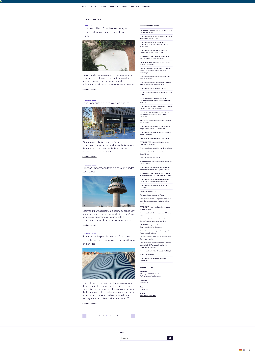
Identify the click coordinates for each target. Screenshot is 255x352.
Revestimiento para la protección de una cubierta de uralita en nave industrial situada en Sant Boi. (108, 240)
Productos (114, 6)
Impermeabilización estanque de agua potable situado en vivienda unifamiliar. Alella (105, 32)
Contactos (146, 6)
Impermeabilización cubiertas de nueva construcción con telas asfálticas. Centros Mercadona (154, 44)
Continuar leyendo (89, 89)
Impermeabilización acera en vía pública (105, 103)
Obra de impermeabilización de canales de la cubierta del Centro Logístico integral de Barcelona (154, 114)
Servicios (103, 6)
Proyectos (135, 6)
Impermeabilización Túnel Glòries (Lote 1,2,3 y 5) (156, 251)
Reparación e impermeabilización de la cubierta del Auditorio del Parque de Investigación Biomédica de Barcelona (155, 245)
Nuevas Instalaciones (147, 255)
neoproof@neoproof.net (148, 296)
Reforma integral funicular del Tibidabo (152, 195)
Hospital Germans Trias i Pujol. (150, 158)
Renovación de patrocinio (148, 191)
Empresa (93, 6)
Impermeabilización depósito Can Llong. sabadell (156, 148)
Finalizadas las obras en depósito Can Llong (154, 138)
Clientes (125, 6)
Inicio (84, 6)
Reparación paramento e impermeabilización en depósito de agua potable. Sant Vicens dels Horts (156, 201)
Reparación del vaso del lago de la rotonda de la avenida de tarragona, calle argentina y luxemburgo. (155, 71)
